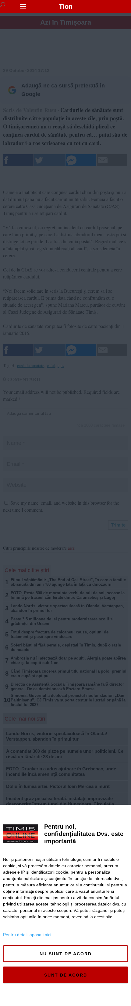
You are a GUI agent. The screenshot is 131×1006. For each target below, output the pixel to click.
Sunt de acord (65, 975)
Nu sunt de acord (66, 953)
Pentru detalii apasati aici (27, 934)
